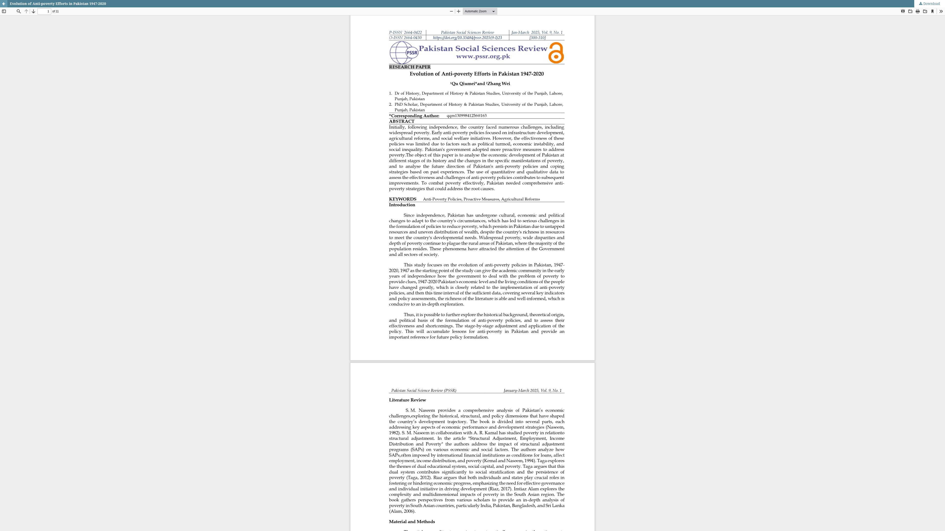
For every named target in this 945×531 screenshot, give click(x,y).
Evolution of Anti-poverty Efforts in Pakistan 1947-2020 (58, 3)
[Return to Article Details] (3, 3)
